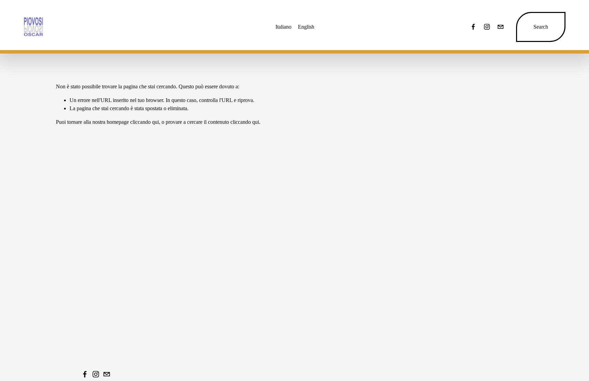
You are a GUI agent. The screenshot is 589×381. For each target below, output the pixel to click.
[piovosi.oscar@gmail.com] (500, 26)
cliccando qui (144, 122)
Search (540, 27)
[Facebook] (473, 26)
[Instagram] (486, 26)
